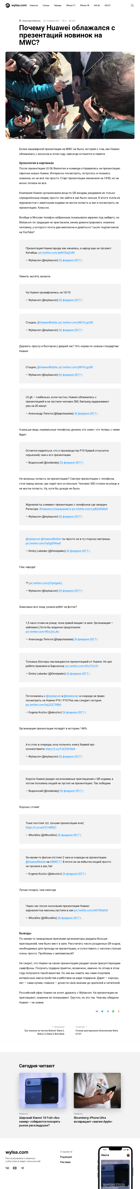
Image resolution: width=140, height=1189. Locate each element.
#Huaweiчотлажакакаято (55, 509)
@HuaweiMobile (47, 322)
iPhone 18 (84, 5)
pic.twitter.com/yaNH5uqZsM (57, 252)
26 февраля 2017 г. (71, 260)
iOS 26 (97, 5)
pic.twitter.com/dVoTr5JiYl (81, 666)
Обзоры (57, 5)
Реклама (65, 1162)
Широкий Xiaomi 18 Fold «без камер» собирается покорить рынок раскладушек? (39, 1121)
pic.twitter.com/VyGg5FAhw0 (43, 543)
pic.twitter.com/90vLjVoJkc (42, 631)
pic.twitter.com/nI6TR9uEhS (91, 910)
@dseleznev (71, 696)
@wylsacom (33, 539)
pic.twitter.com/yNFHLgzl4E (76, 322)
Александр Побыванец (31, 21)
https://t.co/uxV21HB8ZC (41, 827)
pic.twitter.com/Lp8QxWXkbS (90, 509)
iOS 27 (107, 5)
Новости (34, 5)
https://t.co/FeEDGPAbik (60, 749)
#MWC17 (56, 861)
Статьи (46, 5)
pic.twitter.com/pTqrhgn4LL (46, 583)
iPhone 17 (70, 5)
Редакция (66, 1156)
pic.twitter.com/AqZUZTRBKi (43, 704)
